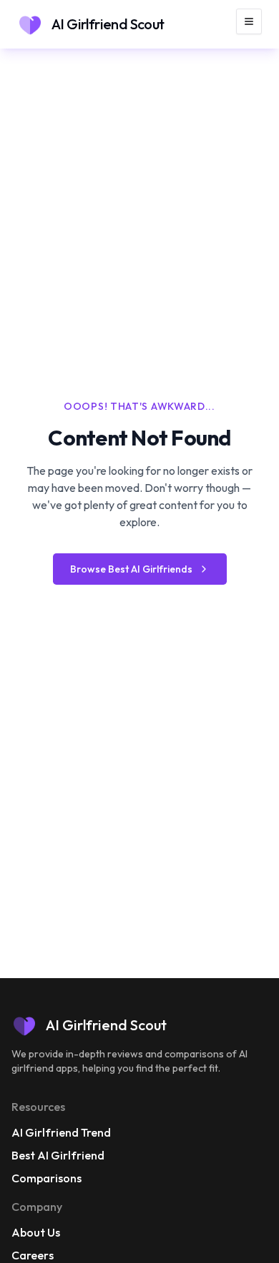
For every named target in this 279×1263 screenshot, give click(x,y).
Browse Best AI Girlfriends (131, 569)
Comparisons (46, 1178)
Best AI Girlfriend (57, 1155)
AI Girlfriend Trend (61, 1132)
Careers (32, 1255)
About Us (35, 1232)
